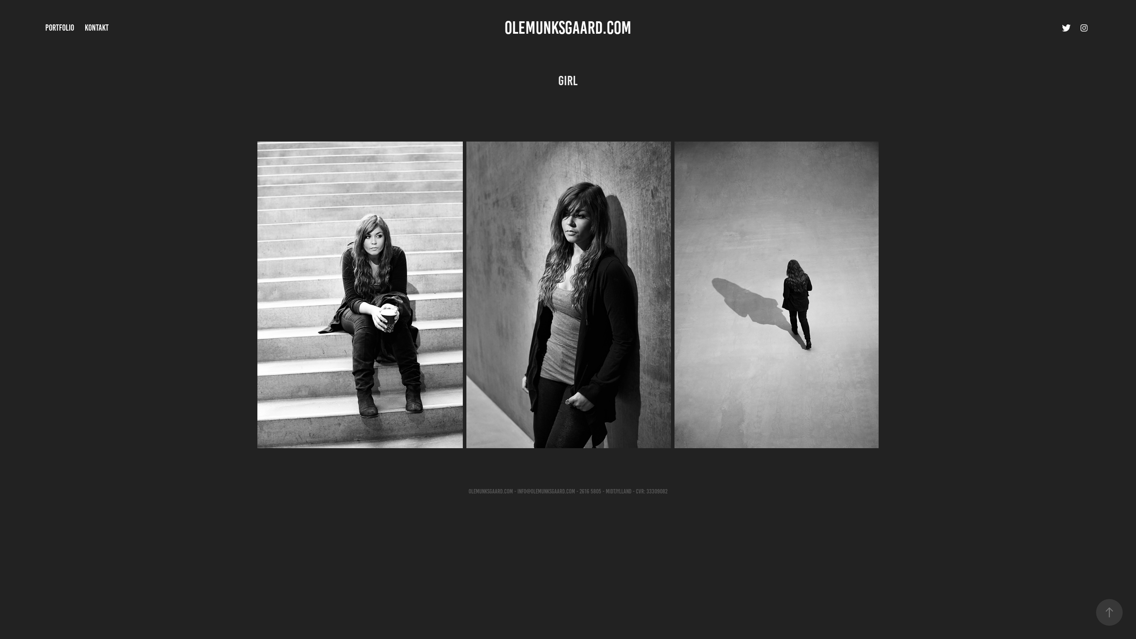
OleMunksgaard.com (568, 27)
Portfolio (59, 27)
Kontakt (97, 27)
